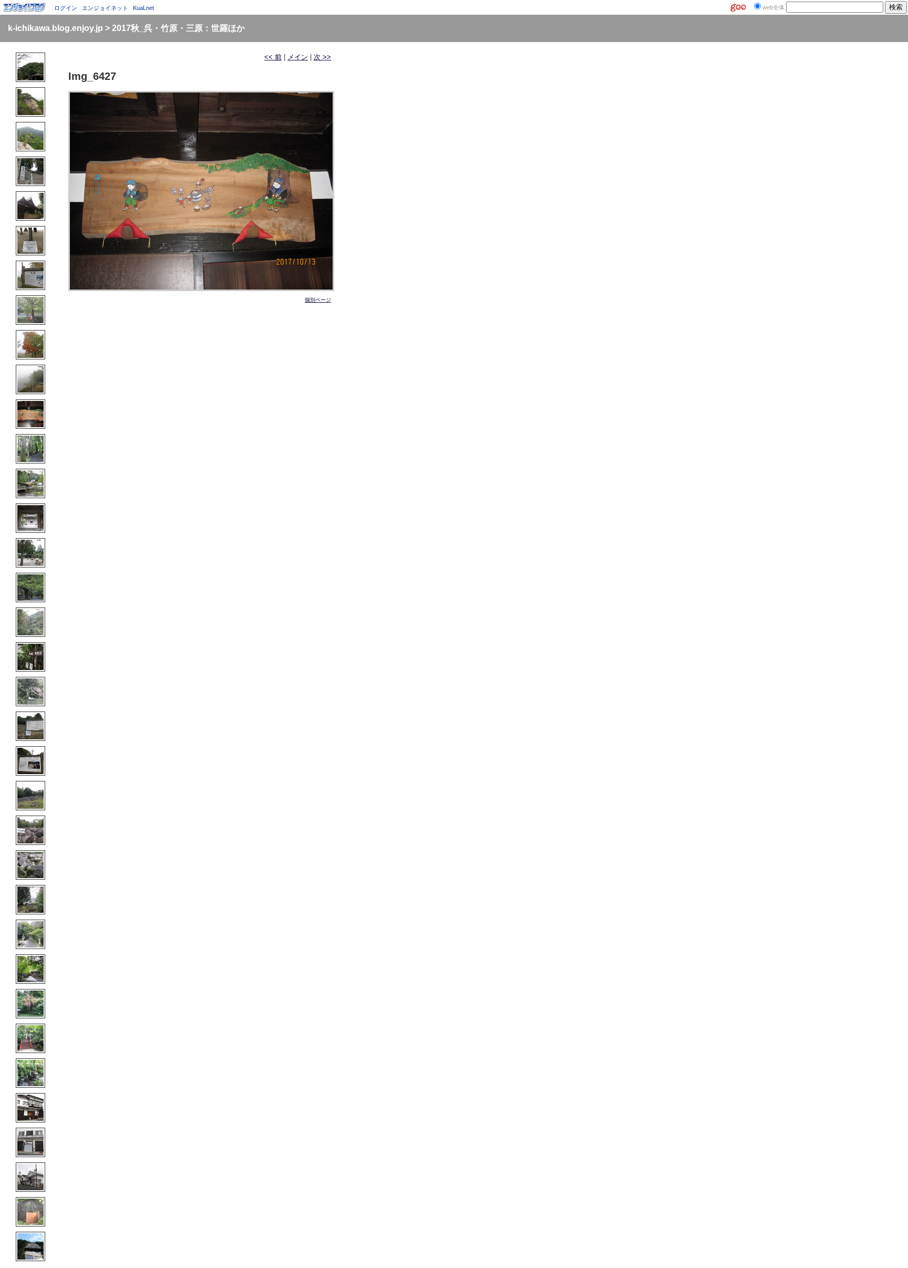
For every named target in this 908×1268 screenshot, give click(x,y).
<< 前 (273, 57)
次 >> (322, 57)
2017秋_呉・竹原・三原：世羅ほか (178, 28)
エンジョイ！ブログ (24, 7)
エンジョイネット (105, 8)
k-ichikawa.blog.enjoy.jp (55, 28)
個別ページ (318, 300)
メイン (297, 57)
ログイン (65, 8)
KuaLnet (143, 8)
